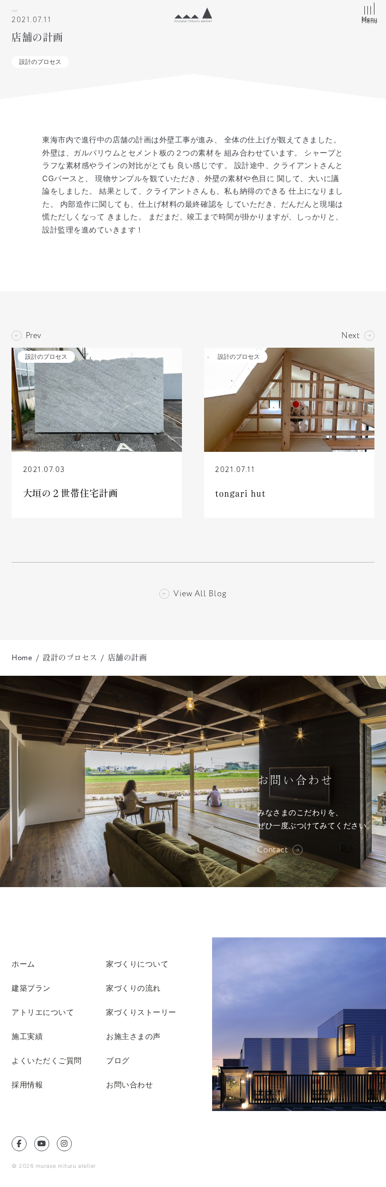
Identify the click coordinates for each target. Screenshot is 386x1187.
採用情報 (27, 1084)
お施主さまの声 (133, 1036)
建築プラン (31, 988)
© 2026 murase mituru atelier (54, 1165)
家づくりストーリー (141, 1012)
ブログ (118, 1060)
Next (350, 336)
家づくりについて (137, 964)
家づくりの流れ (133, 988)
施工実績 (27, 1036)
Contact (272, 850)
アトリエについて (43, 1012)
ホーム (23, 964)
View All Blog (199, 594)
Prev (34, 336)
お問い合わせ (129, 1084)
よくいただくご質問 (47, 1060)
